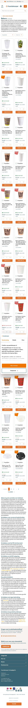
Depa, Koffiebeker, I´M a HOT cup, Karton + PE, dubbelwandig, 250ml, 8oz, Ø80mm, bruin (21, 243)
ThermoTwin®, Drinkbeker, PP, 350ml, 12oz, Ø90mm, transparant (21, 55)
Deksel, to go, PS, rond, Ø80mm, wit (6, 466)
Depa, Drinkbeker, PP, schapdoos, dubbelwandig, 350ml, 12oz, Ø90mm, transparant (7, 93)
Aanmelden (5, 646)
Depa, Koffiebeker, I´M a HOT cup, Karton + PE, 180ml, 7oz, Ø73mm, (7, 392)
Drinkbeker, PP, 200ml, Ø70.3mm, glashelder (6, 55)
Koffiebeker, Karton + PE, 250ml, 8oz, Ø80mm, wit (21, 132)
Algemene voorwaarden (13, 698)
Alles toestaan (14, 365)
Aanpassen (13, 370)
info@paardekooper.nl (9, 636)
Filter (14, 704)
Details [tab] (14, 340)
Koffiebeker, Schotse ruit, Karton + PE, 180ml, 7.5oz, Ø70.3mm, (20, 318)
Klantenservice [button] (4, 665)
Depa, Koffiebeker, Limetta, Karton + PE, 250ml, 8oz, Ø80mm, (7, 132)
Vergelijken (6, 50)
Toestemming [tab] (5, 340)
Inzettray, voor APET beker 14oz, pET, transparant (20, 429)
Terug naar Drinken (7, 16)
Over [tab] (23, 340)
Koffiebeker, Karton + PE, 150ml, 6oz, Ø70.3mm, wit (21, 92)
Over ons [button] (3, 658)
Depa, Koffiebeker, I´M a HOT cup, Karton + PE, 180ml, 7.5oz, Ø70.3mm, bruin (21, 205)
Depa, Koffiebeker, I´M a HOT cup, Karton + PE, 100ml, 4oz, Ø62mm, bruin (7, 242)
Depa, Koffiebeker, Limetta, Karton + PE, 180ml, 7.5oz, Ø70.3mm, (7, 205)
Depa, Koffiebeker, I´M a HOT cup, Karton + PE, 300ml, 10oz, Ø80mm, (7, 168)
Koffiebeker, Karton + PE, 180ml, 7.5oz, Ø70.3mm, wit (21, 168)
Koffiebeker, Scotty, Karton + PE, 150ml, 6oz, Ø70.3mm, (20, 392)
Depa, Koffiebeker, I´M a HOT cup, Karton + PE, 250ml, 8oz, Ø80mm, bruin (7, 280)
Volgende (10, 492)
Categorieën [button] (4, 655)
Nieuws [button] (3, 662)
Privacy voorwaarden (13, 700)
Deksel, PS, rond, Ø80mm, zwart (20, 466)
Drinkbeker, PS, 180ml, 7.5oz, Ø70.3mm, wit (5, 429)
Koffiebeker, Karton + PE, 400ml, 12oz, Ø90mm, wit (7, 318)
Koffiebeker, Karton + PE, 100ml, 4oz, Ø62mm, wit (21, 280)
